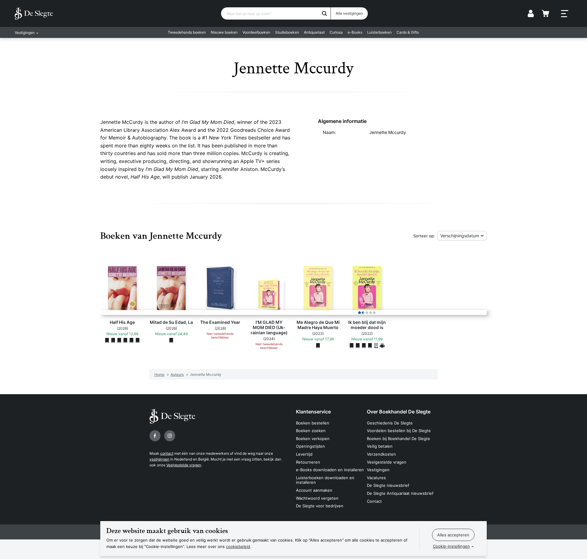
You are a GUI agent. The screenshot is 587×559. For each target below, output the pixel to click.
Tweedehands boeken (187, 32)
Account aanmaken (314, 490)
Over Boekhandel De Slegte (398, 412)
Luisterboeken (379, 32)
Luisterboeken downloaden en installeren (325, 480)
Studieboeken (287, 32)
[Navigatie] (564, 13)
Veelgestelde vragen (183, 465)
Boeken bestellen (312, 422)
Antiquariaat (314, 32)
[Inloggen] (530, 13)
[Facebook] (155, 435)
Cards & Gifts (408, 32)
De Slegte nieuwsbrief (388, 485)
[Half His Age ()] (107, 340)
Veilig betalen (380, 446)
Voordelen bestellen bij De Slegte (399, 430)
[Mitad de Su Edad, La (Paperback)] (171, 340)
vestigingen (159, 459)
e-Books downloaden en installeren (330, 469)
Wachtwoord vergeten (317, 498)
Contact (374, 501)
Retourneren (308, 462)
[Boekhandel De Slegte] (34, 13)
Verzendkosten (381, 454)
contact (166, 453)
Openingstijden (310, 446)
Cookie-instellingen (451, 546)
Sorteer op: (424, 235)
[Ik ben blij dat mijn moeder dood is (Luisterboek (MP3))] (382, 346)
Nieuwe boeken (224, 32)
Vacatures (376, 477)
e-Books (355, 32)
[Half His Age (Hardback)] (125, 340)
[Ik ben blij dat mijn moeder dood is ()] (351, 346)
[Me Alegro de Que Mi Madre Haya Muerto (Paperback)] (318, 346)
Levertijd (304, 454)
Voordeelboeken (256, 32)
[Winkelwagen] (545, 13)
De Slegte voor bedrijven (319, 505)
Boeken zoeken (311, 430)
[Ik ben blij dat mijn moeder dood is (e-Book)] (376, 346)
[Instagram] (169, 435)
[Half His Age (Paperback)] (113, 340)
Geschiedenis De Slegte (390, 422)
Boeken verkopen (313, 438)
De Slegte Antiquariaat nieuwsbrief (400, 493)
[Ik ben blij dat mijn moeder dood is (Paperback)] (357, 346)
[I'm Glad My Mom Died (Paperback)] (363, 346)
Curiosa (336, 32)
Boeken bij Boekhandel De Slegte (398, 438)
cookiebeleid (238, 546)
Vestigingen (378, 469)
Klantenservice (313, 412)
